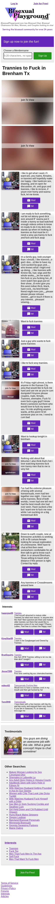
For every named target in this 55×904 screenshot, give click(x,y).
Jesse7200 (6, 671)
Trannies (18, 613)
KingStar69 (7, 638)
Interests (10, 842)
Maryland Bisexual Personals (24, 820)
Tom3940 (6, 702)
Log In (14, 3)
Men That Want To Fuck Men (24, 859)
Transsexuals (20, 702)
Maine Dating (16, 828)
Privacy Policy (8, 888)
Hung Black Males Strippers (23, 814)
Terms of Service (9, 883)
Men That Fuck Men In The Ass (25, 854)
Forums (5, 891)
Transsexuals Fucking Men (25, 685)
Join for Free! (40, 3)
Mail (31, 200)
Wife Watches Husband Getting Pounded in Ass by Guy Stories (30, 789)
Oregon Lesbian (17, 817)
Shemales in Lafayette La (22, 777)
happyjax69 (7, 613)
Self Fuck (14, 856)
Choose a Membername (16, 50)
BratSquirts (7, 655)
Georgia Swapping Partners (23, 825)
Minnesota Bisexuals (20, 822)
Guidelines (6, 885)
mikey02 (5, 685)
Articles (5, 896)
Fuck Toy (13, 851)
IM (30, 206)
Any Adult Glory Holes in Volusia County (30, 780)
